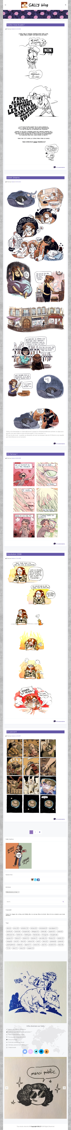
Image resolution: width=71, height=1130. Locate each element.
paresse (53, 941)
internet (26, 938)
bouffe (9, 931)
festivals (36, 934)
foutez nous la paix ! (16, 25)
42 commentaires (60, 167)
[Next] (40, 832)
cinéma (43, 931)
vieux (15, 948)
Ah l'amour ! (12, 454)
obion (45, 941)
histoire (17, 938)
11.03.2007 (18, 736)
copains (52, 931)
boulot (17, 931)
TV (8, 948)
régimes (28, 944)
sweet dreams (13, 177)
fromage (45, 934)
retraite (19, 944)
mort (16, 941)
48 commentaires (60, 721)
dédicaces (10, 934)
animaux (34, 928)
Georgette (53, 934)
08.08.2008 (18, 458)
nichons (31, 941)
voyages (30, 948)
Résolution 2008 (14, 554)
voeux (22, 948)
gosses (10, 938)
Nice (23, 941)
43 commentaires (60, 443)
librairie (52, 938)
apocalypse (53, 928)
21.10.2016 (18, 29)
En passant (12, 732)
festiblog (28, 934)
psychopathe (11, 944)
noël (38, 941)
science (36, 944)
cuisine (60, 931)
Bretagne (35, 931)
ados (9, 928)
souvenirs (52, 944)
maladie (60, 938)
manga (9, 941)
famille (19, 934)
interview (34, 938)
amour (16, 928)
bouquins (26, 931)
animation (24, 928)
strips (60, 944)
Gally (13, 29)
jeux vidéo (43, 938)
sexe (44, 944)
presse (60, 941)
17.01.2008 (18, 558)
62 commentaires (60, 819)
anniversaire (43, 928)
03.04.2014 (18, 181)
